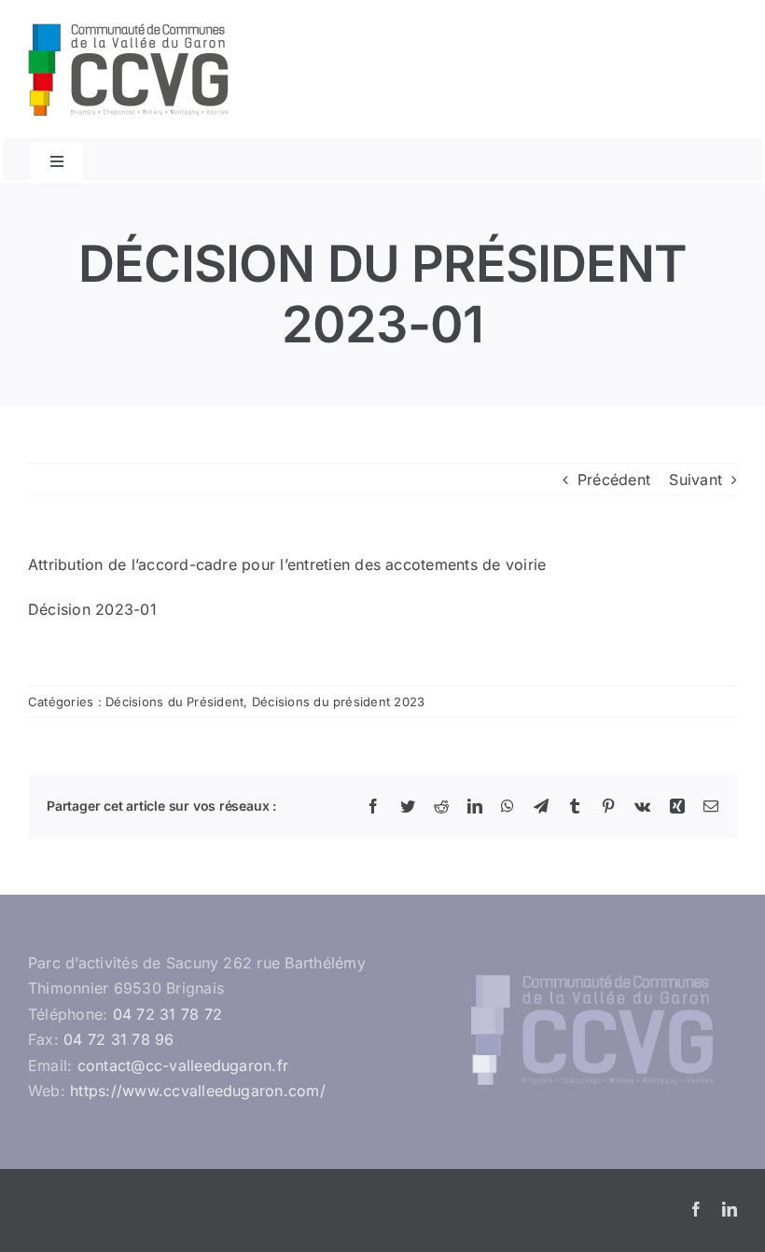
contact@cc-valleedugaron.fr (182, 1065)
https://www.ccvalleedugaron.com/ (198, 1090)
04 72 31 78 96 (118, 1039)
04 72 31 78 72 (167, 1014)
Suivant (695, 479)
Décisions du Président (174, 701)
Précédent (613, 479)
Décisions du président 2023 (338, 701)
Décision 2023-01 (92, 609)
